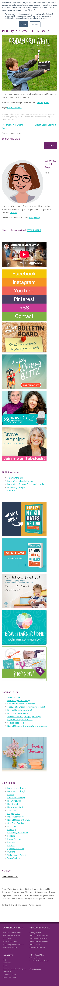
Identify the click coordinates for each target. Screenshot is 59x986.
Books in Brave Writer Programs (14, 969)
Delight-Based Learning (45, 124)
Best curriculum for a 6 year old (21, 703)
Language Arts (13, 813)
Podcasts (11, 490)
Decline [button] (35, 24)
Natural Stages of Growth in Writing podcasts (27, 726)
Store (5, 966)
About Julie (7, 938)
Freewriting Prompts (16, 487)
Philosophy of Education (17, 832)
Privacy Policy (34, 217)
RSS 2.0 (23, 117)
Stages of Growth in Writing (39, 935)
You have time (13, 697)
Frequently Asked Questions (13, 944)
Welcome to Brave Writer (12, 932)
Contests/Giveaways (16, 797)
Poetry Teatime (14, 839)
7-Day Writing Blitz (15, 477)
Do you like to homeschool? (19, 710)
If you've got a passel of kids (20, 719)
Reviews (11, 845)
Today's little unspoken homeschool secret (26, 707)
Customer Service (9, 975)
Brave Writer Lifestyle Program (20, 481)
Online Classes (35, 944)
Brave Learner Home (16, 788)
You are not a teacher (16, 722)
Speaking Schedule (15, 848)
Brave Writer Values (10, 941)
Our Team (11, 826)
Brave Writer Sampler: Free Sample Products (26, 484)
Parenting (11, 829)
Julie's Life (11, 810)
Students (11, 851)
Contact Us (7, 972)
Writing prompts (14, 107)
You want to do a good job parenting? (24, 716)
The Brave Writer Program (39, 938)
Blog (4, 960)
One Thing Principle (15, 823)
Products (11, 842)
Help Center (36, 969)
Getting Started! (35, 932)
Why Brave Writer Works (12, 935)
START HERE (34, 230)
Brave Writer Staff (9, 978)
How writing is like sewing (18, 700)
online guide (43, 102)
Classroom (7, 963)
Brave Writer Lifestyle (16, 791)
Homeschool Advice (16, 807)
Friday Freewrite (26, 114)
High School (12, 804)
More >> (13, 212)
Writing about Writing (16, 855)
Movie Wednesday (15, 816)
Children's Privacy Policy (39, 961)
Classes (10, 794)
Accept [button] (23, 24)
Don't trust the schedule (17, 713)
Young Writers (13, 858)
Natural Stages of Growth (18, 820)
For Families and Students (39, 941)
